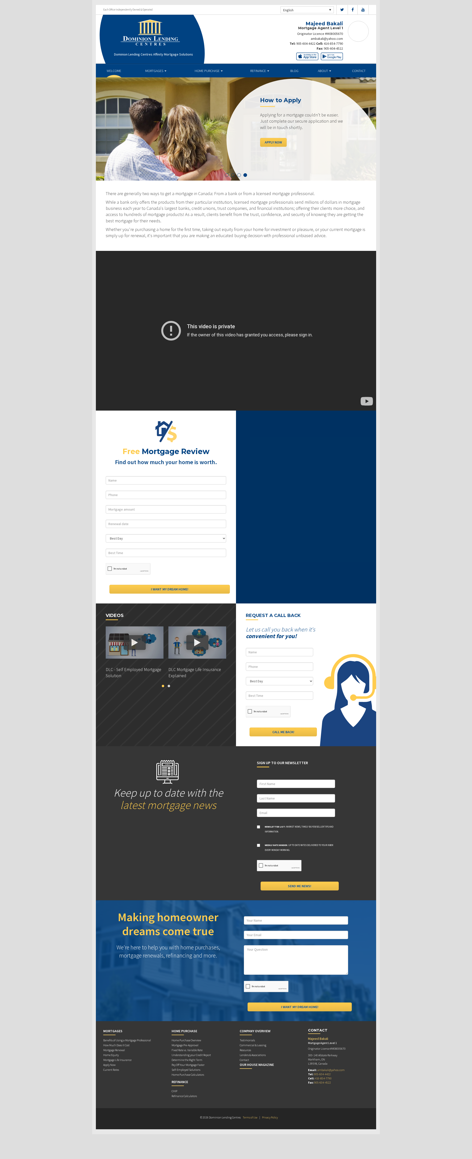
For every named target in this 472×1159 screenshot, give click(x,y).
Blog (294, 71)
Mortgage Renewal (114, 1050)
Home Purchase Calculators (188, 1074)
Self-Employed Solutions (186, 1070)
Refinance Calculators (184, 1096)
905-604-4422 (305, 43)
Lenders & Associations (253, 1055)
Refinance (258, 71)
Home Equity (111, 1055)
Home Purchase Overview (186, 1040)
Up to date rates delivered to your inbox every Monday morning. (299, 847)
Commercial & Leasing (253, 1045)
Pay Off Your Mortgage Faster (188, 1065)
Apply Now (273, 142)
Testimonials (247, 1040)
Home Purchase (207, 71)
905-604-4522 (333, 48)
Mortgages (154, 71)
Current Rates (111, 1070)
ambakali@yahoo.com (327, 38)
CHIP (174, 1091)
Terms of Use (250, 1117)
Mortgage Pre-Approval (185, 1045)
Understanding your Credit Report (191, 1055)
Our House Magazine (257, 1064)
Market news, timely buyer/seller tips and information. (299, 829)
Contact (359, 71)
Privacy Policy (270, 1117)
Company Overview (255, 1031)
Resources (245, 1050)
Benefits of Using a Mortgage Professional (127, 1040)
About (323, 71)
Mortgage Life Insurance (117, 1060)
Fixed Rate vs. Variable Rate (187, 1050)
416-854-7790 (333, 43)
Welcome (114, 71)
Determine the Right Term (187, 1060)
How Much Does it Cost (116, 1045)
